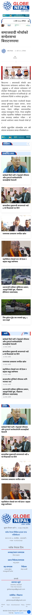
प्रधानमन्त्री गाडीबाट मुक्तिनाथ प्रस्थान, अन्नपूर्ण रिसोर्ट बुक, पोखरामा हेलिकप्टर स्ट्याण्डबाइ (16, 289)
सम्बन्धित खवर (8, 153)
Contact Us (28, 605)
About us (3, 605)
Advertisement (15, 604)
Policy (23, 604)
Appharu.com (18, 613)
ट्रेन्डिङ (4, 406)
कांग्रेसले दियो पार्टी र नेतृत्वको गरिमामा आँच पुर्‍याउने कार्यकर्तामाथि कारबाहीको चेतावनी (16, 177)
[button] (29, 21)
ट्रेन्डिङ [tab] (26, 333)
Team (8, 604)
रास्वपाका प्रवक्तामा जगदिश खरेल (14, 234)
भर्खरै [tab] (5, 333)
